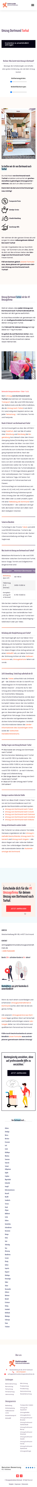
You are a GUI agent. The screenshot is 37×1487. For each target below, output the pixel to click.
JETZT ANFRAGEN (18, 1073)
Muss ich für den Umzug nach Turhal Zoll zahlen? (17, 782)
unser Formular (15, 1036)
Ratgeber (11, 1484)
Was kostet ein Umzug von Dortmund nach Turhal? (17, 751)
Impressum (18, 1484)
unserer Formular (27, 262)
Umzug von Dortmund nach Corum (19, 812)
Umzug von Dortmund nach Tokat (19, 809)
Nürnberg (21, 434)
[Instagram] (21, 1476)
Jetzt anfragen (18, 908)
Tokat (24, 527)
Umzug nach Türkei (15, 408)
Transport (6, 402)
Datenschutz (25, 1484)
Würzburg (10, 434)
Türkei (22, 391)
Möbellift (10, 653)
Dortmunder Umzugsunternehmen (11, 391)
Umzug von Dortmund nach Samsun (20, 814)
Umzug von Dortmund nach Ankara (19, 819)
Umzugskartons (19, 659)
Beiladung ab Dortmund (19, 502)
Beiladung (7, 576)
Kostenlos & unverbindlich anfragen (17, 44)
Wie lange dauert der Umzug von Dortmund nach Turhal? (18, 777)
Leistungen (9, 1379)
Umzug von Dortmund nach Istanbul (20, 817)
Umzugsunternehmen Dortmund (14, 1480)
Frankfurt (9, 431)
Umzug (9, 396)
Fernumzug (10, 414)
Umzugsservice (10, 1401)
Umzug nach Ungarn (20, 839)
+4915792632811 (8, 951)
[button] (32, 5)
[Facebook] (17, 1476)
